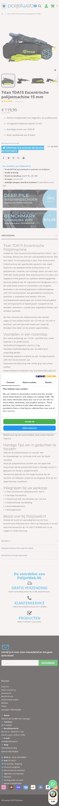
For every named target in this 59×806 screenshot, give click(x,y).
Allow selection (29, 428)
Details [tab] (48, 382)
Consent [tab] (11, 382)
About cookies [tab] (29, 382)
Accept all (29, 421)
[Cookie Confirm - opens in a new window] (46, 376)
